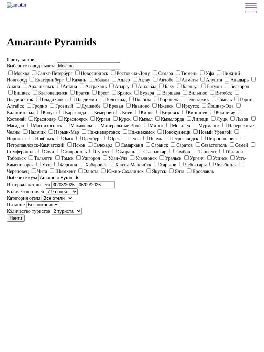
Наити (16, 218)
